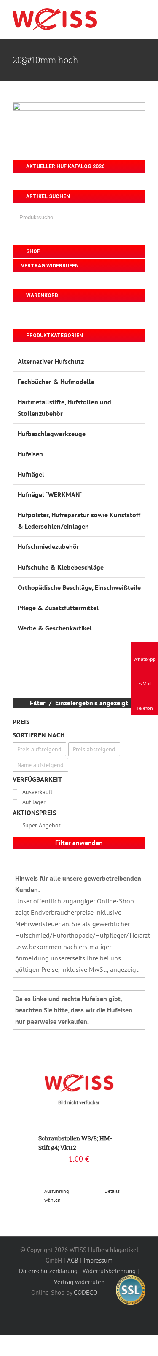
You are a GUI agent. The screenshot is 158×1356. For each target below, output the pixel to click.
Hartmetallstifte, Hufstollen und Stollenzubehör (64, 407)
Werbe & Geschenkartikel (55, 628)
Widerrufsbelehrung (109, 1271)
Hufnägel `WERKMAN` (50, 494)
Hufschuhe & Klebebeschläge (61, 567)
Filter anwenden (79, 842)
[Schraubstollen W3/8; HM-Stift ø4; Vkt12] (79, 1084)
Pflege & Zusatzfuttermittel (58, 607)
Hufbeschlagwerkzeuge (52, 433)
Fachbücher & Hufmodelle (56, 381)
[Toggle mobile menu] (142, 16)
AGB (72, 1260)
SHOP (32, 251)
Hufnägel (31, 474)
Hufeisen (30, 454)
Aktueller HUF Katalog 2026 (64, 166)
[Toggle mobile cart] (126, 16)
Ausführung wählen (56, 1195)
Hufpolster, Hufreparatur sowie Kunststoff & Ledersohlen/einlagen (79, 520)
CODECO (85, 1292)
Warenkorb (41, 295)
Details (112, 1191)
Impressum (97, 1260)
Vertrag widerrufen (50, 266)
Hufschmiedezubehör (48, 546)
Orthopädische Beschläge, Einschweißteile (79, 587)
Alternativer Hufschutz (51, 361)
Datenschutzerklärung (48, 1271)
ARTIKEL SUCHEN (47, 196)
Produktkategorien (54, 335)
